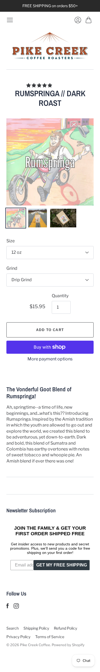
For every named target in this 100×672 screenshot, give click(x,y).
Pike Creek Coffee (35, 645)
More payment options (50, 358)
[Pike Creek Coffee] (50, 46)
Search (12, 628)
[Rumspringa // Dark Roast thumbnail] (15, 218)
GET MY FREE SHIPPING (61, 565)
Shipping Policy (36, 628)
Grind (11, 268)
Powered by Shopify (68, 645)
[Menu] (9, 20)
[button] (39, 85)
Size (10, 240)
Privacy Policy (18, 636)
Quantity (60, 295)
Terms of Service (49, 636)
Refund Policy (65, 628)
